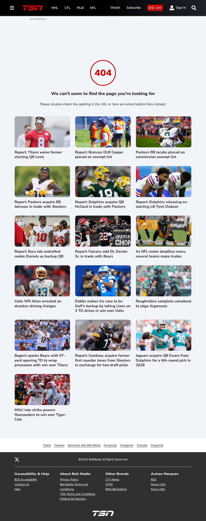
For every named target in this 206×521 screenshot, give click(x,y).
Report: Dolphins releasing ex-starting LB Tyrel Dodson (162, 204)
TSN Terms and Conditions (77, 494)
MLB (80, 8)
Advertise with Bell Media (84, 445)
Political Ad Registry (73, 498)
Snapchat (157, 445)
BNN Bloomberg (116, 489)
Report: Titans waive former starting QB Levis (38, 154)
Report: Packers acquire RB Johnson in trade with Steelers (40, 204)
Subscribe (134, 7)
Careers (59, 445)
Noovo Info (158, 484)
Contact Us (21, 484)
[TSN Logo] (33, 7)
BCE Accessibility (25, 479)
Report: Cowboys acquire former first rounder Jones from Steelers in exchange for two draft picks (103, 360)
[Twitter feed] (16, 459)
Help (17, 489)
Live (158, 7)
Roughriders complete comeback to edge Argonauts (164, 303)
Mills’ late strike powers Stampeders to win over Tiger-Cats (40, 415)
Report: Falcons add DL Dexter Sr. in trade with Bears (101, 253)
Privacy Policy (69, 479)
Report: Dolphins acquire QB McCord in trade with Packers (100, 204)
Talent (47, 445)
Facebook (110, 445)
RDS (154, 479)
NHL (55, 8)
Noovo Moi (158, 489)
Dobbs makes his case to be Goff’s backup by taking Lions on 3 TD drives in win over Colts (103, 306)
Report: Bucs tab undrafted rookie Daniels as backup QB (38, 253)
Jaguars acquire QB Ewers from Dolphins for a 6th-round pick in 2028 (163, 360)
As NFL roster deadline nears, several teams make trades (161, 253)
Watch (115, 7)
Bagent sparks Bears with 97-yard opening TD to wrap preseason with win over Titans (41, 360)
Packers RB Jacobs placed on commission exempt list (160, 154)
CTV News (112, 479)
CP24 (109, 484)
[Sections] (12, 8)
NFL (93, 8)
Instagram (126, 445)
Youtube (142, 445)
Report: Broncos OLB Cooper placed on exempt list (99, 154)
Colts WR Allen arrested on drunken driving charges (37, 303)
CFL (67, 8)
